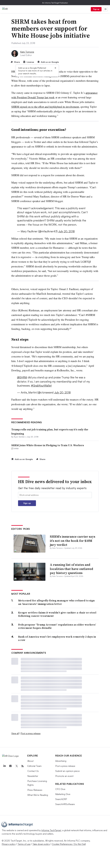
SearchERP (61, 799)
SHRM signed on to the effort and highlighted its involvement (45, 106)
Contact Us (33, 771)
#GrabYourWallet (41, 385)
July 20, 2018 (66, 231)
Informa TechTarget (51, 830)
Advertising (60, 761)
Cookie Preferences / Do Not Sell (69, 844)
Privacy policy (9, 844)
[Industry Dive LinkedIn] (4, 766)
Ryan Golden (19, 437)
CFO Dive (60, 789)
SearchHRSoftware (65, 804)
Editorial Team (34, 766)
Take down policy (41, 844)
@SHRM (22, 377)
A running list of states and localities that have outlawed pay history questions (71, 568)
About (30, 761)
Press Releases (34, 790)
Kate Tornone (27, 51)
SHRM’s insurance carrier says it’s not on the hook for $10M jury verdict (72, 540)
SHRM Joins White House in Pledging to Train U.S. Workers (47, 445)
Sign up (96, 9)
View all (15, 733)
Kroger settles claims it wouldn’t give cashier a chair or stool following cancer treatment (57, 614)
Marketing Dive (62, 794)
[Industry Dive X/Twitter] (16, 766)
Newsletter (32, 776)
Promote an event (64, 776)
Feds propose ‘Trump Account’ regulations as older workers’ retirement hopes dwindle (57, 626)
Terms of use (24, 844)
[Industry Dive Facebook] (10, 766)
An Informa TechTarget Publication (55, 3)
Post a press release (31, 733)
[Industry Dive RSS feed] (22, 766)
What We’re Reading (37, 795)
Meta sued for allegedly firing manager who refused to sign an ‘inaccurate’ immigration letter (56, 602)
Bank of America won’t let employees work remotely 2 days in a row (57, 638)
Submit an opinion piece (67, 771)
